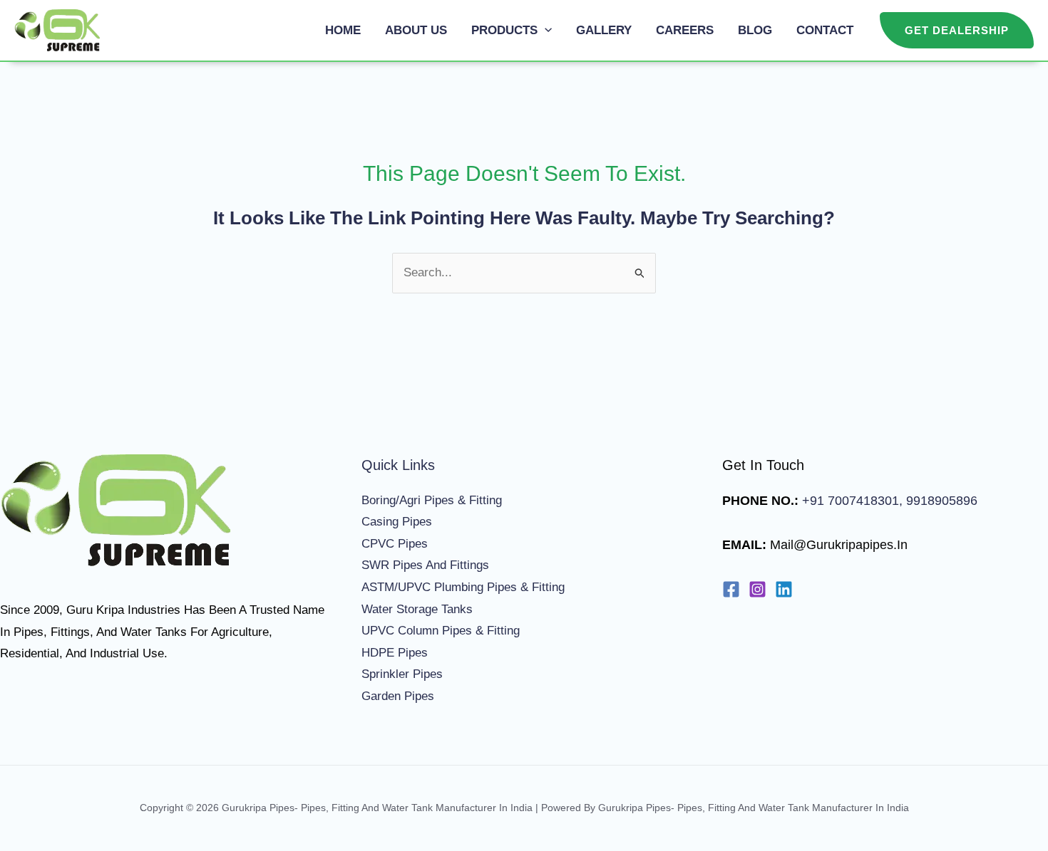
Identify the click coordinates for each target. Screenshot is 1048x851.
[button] (545, 30)
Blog (755, 30)
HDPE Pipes (394, 652)
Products (504, 30)
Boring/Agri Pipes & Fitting (431, 500)
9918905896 (940, 501)
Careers (685, 30)
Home (343, 30)
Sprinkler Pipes (402, 674)
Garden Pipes (397, 696)
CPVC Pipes (394, 543)
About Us (416, 30)
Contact (824, 30)
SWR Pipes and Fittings (425, 565)
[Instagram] (757, 589)
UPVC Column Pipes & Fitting (440, 630)
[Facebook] (731, 589)
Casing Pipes (396, 521)
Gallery (604, 30)
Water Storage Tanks (417, 609)
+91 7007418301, (852, 501)
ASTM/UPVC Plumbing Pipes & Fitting (463, 587)
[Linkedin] (784, 589)
